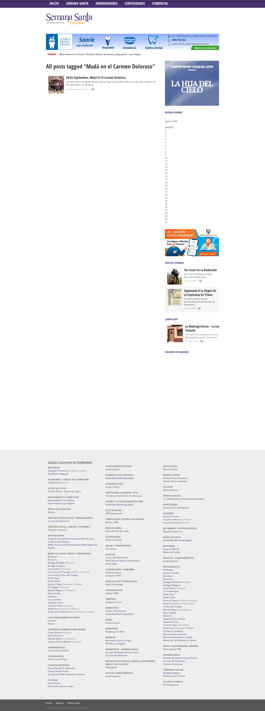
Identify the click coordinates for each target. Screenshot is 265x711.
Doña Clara (53, 578)
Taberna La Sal (55, 602)
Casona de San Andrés (116, 557)
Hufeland (52, 482)
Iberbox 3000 (112, 522)
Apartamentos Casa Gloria (61, 500)
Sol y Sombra (54, 599)
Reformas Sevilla (171, 552)
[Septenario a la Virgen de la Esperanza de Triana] (174, 304)
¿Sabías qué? (171, 319)
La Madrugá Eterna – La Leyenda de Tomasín (207, 328)
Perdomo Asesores (57, 529)
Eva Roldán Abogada (58, 473)
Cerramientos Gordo (58, 650)
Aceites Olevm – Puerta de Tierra (64, 491)
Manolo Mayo (54, 590)
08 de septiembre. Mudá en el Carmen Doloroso (96, 77)
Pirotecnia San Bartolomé (176, 507)
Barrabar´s (53, 556)
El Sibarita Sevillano (57, 611)
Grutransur (111, 548)
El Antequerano (171, 684)
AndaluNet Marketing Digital (119, 478)
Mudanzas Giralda (114, 631)
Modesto (52, 596)
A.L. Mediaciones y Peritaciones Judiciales (184, 498)
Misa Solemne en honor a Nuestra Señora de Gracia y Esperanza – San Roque (100, 54)
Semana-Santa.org (172, 664)
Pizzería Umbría (171, 522)
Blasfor (51, 512)
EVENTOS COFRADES (174, 263)
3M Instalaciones (113, 513)
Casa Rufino (54, 568)
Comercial (160, 3)
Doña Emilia (54, 581)
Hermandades (106, 3)
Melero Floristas (113, 539)
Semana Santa (77, 3)
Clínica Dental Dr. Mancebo (61, 668)
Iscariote (52, 620)
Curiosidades (135, 3)
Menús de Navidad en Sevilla (177, 637)
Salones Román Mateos (59, 641)
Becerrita (52, 559)
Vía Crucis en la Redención (200, 270)
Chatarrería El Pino (57, 659)
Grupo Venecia (55, 632)
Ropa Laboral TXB (172, 649)
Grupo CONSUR (171, 549)
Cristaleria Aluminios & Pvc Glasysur (123, 495)
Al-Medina (168, 569)
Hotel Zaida (111, 563)
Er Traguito (53, 587)
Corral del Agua (171, 591)
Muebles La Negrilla (115, 643)
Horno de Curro (55, 635)
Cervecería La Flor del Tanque (63, 575)
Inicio (54, 3)
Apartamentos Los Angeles (61, 503)
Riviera (51, 623)
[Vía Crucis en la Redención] (174, 283)
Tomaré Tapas (55, 605)
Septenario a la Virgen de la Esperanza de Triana (200, 293)
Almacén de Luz (113, 572)
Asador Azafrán (171, 572)
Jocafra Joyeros (112, 469)
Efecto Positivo (170, 469)
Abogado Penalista (57, 470)
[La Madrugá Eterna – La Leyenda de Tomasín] (175, 341)
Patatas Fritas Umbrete (174, 481)
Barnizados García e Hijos (61, 686)
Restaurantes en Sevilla (175, 634)
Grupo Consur (112, 486)
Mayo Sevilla (54, 593)
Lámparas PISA (113, 575)
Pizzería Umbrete (172, 519)
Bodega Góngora (56, 565)
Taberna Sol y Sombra (174, 618)
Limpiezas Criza (113, 602)
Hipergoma (111, 667)
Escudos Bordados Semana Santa (122, 652)
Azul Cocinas (54, 683)
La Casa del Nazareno (59, 521)
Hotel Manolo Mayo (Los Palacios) (122, 560)
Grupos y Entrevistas (115, 610)
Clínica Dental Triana (58, 671)
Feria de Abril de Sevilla (117, 531)
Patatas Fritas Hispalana (175, 478)
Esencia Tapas (55, 584)
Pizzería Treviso (171, 516)
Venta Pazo (53, 608)
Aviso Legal (74, 703)
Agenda (60, 703)
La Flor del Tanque (172, 606)
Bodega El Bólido (56, 562)
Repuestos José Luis (173, 531)
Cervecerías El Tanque (59, 572)
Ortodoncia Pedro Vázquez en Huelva (66, 674)
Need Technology (114, 584)
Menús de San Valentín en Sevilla (179, 640)
